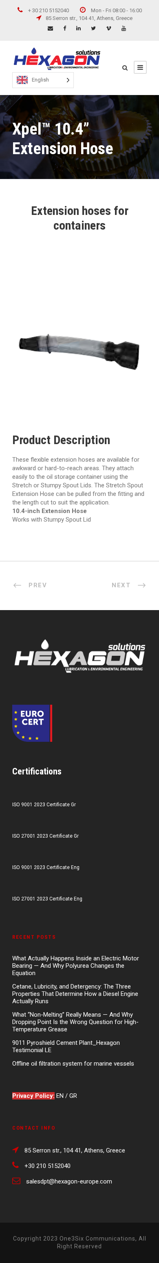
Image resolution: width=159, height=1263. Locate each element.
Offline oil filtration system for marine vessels (73, 1063)
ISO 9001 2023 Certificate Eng (46, 867)
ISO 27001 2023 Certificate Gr (45, 836)
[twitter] (93, 28)
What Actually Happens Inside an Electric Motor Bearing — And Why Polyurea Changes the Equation (75, 966)
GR (73, 1095)
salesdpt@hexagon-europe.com (69, 1181)
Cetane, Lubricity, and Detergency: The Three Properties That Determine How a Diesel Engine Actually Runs (75, 994)
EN (60, 1095)
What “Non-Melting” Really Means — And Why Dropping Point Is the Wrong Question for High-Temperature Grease (75, 1022)
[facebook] (64, 28)
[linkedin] (78, 28)
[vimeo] (108, 28)
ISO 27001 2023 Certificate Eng (47, 899)
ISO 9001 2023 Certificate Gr (44, 804)
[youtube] (123, 28)
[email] (50, 28)
